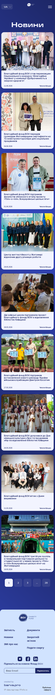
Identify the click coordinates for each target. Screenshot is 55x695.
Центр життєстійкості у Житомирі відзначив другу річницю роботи (23, 255)
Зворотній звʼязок (33, 639)
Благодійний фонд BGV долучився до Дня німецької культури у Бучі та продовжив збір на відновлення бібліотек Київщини (27, 438)
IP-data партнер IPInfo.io (15, 689)
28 (47, 581)
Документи (33, 630)
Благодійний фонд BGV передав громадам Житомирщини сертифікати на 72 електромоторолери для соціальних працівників (27, 137)
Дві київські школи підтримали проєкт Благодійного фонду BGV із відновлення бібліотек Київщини (26, 317)
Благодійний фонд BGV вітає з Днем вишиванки (24, 497)
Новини (8, 637)
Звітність (9, 630)
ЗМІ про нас (11, 644)
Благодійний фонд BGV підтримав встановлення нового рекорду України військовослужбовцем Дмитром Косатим (27, 377)
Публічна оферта (46, 688)
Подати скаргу (35, 647)
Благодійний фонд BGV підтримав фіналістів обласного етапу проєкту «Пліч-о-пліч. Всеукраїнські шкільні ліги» (27, 196)
